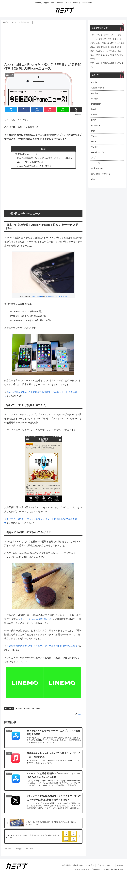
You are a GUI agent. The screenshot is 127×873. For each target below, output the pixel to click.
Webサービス (98, 152)
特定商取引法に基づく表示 (83, 865)
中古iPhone (97, 168)
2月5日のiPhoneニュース (26, 154)
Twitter (94, 147)
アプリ (94, 157)
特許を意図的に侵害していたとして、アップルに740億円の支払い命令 (42, 646)
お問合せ (120, 865)
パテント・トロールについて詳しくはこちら (35, 619)
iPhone (28, 708)
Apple (20, 708)
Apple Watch (97, 87)
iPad (93, 109)
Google (94, 98)
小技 (93, 179)
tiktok (93, 141)
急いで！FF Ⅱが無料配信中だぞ (31, 162)
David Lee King (37, 296)
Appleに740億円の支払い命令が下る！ (34, 166)
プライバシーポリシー (105, 865)
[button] (76, 109)
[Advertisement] (43, 43)
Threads (95, 136)
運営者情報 (66, 865)
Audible (95, 93)
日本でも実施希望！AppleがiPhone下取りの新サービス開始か (44, 158)
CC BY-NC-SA (61, 296)
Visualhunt (50, 296)
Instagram (96, 104)
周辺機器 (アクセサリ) (102, 174)
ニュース (10, 708)
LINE (93, 120)
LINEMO (95, 125)
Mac (93, 131)
